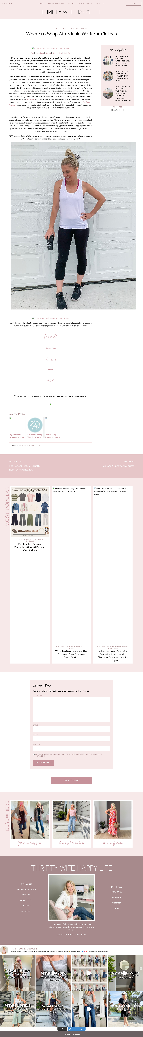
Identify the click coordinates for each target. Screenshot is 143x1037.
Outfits (84, 28)
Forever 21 (50, 336)
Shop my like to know (71, 843)
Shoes (48, 53)
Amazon (50, 347)
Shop (134, 3)
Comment (38, 695)
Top (32, 53)
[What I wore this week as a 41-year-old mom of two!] (17, 1009)
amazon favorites (112, 843)
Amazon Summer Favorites (118, 465)
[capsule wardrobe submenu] (35, 889)
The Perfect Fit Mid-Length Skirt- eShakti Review (24, 467)
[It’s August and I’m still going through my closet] (53, 973)
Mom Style (75, 28)
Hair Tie (67, 53)
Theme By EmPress (72, 1034)
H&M (50, 380)
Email (36, 735)
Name (36, 725)
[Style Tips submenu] (31, 894)
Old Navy (50, 359)
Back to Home (71, 780)
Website (36, 744)
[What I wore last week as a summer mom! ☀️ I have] (53, 1009)
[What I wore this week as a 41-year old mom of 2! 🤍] (17, 973)
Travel (125, 647)
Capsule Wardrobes (25, 539)
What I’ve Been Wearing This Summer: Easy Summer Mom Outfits (122, 76)
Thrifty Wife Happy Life (71, 12)
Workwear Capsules (34, 540)
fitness (66, 28)
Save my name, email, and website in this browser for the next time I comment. (69, 755)
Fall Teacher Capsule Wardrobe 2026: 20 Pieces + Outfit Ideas (122, 61)
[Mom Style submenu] (31, 900)
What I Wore (113, 648)
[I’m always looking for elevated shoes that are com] (89, 1009)
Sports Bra (57, 53)
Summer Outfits (73, 647)
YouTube (30, 99)
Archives (117, 107)
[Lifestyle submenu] (30, 911)
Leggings (40, 53)
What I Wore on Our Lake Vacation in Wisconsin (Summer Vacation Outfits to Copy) (123, 93)
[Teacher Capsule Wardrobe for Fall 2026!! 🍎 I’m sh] (89, 973)
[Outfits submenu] (30, 905)
